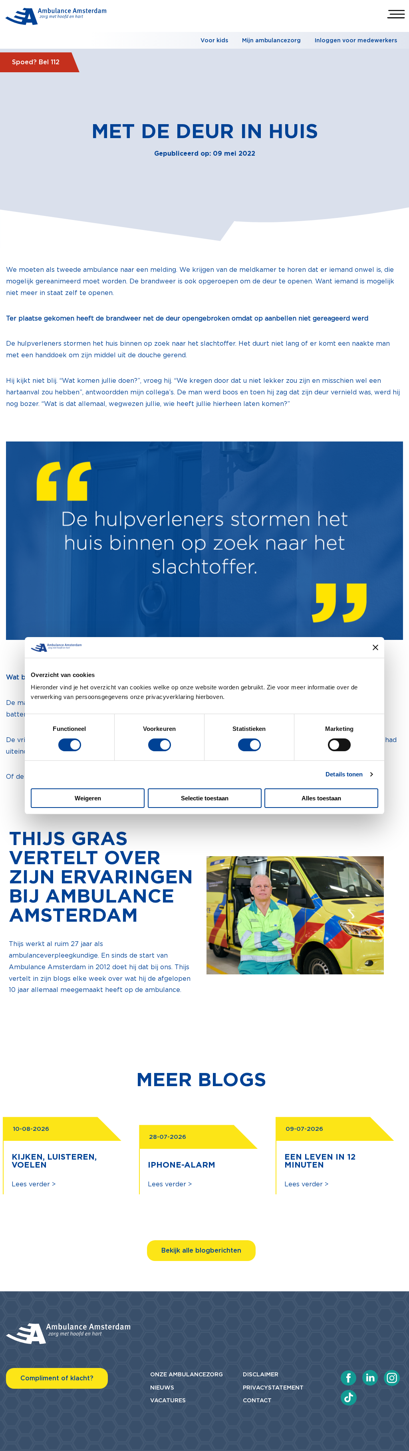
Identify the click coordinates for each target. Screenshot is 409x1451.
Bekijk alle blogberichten (201, 1250)
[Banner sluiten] (375, 647)
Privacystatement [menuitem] (273, 1387)
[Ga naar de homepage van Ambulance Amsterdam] (56, 18)
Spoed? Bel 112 (36, 62)
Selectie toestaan (204, 798)
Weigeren (88, 798)
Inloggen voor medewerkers (356, 40)
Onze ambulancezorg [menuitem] (186, 1374)
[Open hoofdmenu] (396, 14)
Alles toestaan (321, 798)
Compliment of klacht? (56, 1378)
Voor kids (214, 40)
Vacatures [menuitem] (168, 1400)
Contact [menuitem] (257, 1400)
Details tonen (344, 774)
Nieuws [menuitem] (162, 1387)
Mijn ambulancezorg (271, 40)
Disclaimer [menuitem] (260, 1374)
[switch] (159, 744)
